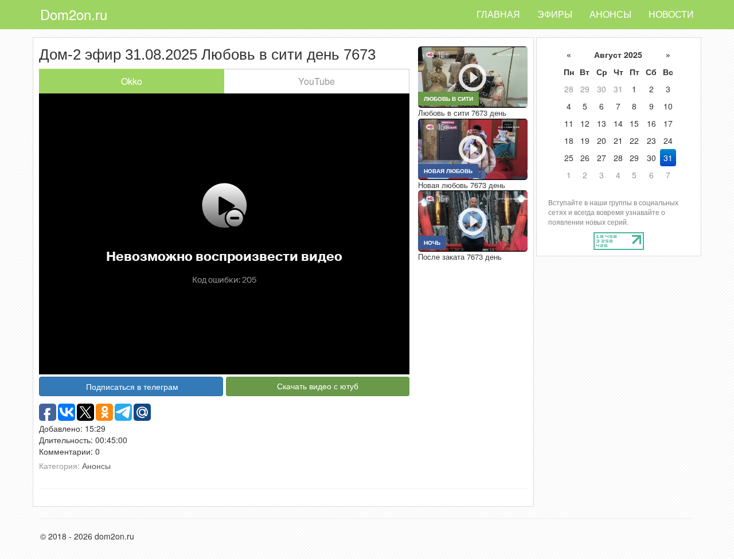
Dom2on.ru (73, 14)
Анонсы (610, 14)
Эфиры (554, 14)
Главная (498, 14)
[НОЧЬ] (472, 220)
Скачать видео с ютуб (317, 386)
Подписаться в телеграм (132, 386)
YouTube (316, 81)
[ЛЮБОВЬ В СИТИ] (472, 75)
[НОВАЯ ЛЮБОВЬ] (472, 148)
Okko (131, 81)
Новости (671, 14)
